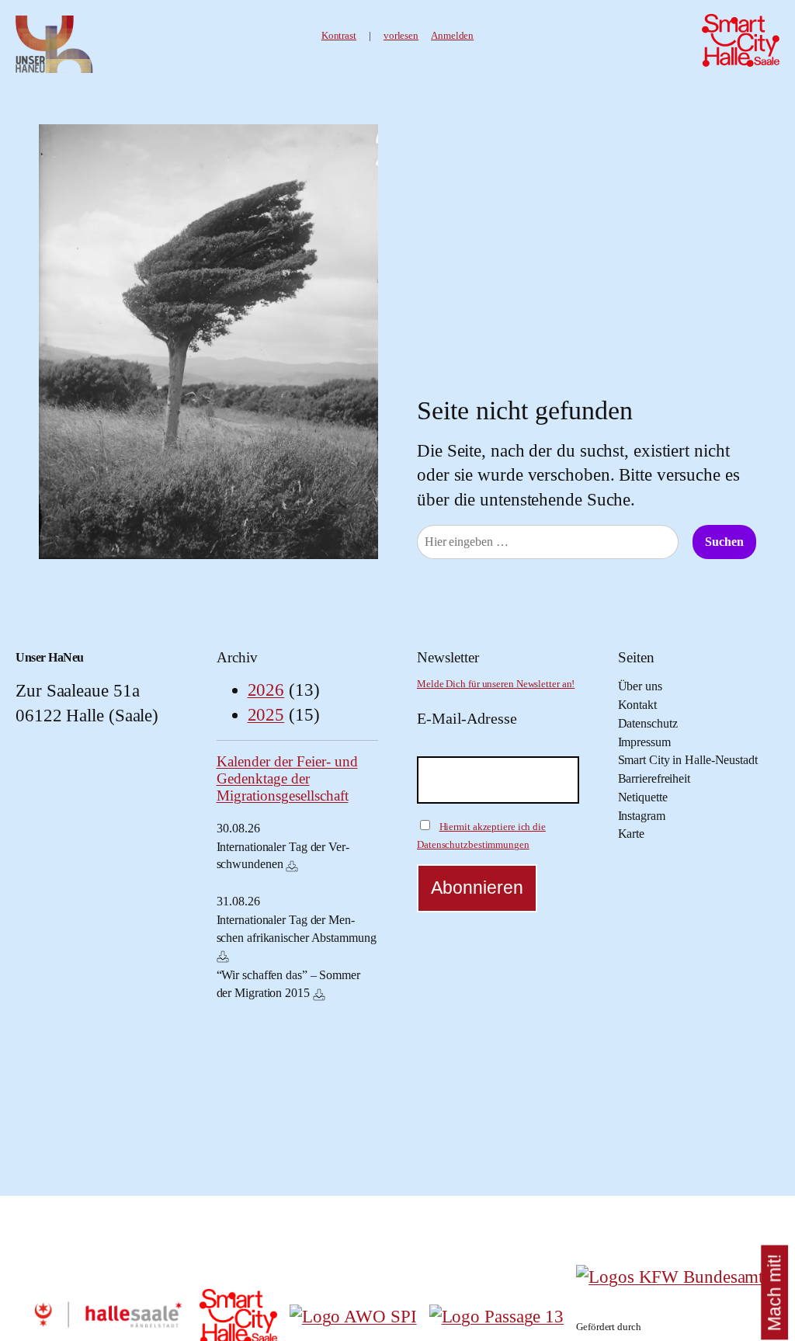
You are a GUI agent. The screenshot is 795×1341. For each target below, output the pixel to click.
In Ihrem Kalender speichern (292, 866)
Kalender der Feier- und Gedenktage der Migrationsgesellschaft (287, 778)
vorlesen (401, 35)
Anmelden (452, 35)
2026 (266, 690)
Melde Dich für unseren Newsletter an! (496, 684)
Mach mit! (774, 1292)
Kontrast (338, 35)
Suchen (724, 542)
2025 (266, 714)
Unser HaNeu (50, 658)
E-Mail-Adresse (467, 718)
